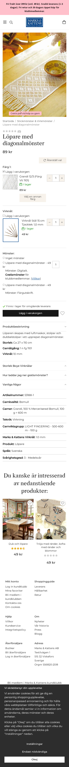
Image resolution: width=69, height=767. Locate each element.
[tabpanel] (34, 346)
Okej (34, 759)
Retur (37, 594)
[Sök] (11, 22)
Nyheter (39, 621)
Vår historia (41, 625)
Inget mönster (14, 258)
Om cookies (12, 607)
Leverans (39, 586)
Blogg (38, 633)
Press (37, 629)
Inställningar (35, 744)
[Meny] (5, 22)
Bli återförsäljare (15, 652)
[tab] (34, 326)
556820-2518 (50, 664)
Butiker (10, 648)
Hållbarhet (40, 590)
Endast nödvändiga (34, 751)
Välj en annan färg (32, 197)
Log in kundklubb (16, 586)
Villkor (36, 278)
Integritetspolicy (15, 629)
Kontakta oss (13, 603)
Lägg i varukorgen (17, 171)
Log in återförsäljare (17, 656)
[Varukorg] (64, 22)
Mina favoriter (14, 590)
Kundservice (13, 625)
